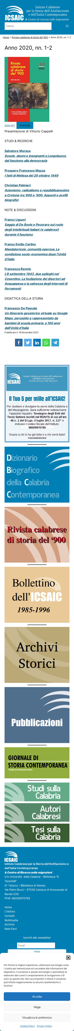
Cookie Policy (27, 1026)
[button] (68, 958)
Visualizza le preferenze (37, 1017)
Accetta (37, 996)
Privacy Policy (44, 1026)
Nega (37, 1007)
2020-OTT (10, 125)
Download (25, 125)
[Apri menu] (67, 26)
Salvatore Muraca (18, 151)
